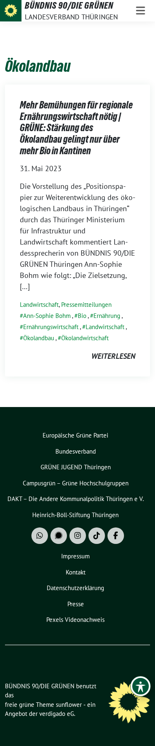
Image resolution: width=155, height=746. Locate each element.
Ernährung (106, 316)
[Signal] (58, 535)
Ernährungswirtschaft (51, 327)
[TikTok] (96, 535)
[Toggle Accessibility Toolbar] (140, 686)
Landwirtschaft (39, 304)
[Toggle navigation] (140, 10)
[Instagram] (77, 535)
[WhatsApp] (39, 535)
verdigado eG (56, 714)
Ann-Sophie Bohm (47, 316)
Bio (82, 316)
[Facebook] (115, 535)
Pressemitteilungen (86, 304)
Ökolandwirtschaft (85, 338)
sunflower (69, 704)
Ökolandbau (38, 338)
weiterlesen (113, 356)
